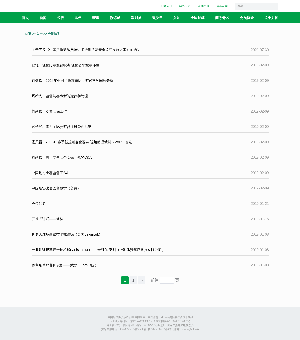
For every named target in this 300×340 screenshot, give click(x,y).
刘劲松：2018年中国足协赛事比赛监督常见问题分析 (73, 80)
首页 (25, 17)
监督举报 (203, 6)
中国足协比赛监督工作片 (51, 173)
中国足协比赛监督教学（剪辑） (56, 188)
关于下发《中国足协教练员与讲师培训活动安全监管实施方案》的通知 (86, 50)
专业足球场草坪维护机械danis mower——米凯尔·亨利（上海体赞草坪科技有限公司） (98, 250)
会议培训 (54, 33)
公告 (60, 17)
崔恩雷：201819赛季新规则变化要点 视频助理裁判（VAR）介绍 (82, 142)
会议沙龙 (39, 203)
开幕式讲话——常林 (47, 219)
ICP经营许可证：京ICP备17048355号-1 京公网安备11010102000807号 (150, 321)
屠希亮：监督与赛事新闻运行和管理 (60, 96)
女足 (176, 17)
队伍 (78, 17)
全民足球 (198, 17)
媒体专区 (185, 6)
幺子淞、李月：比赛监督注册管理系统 (61, 127)
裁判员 (136, 17)
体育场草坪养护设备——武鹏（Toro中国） (65, 265)
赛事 (95, 17)
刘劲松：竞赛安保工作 (49, 111)
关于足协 (271, 17)
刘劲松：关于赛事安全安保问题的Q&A (62, 157)
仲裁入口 (166, 6)
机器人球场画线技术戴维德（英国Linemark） (67, 234)
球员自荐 (222, 6)
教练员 (115, 17)
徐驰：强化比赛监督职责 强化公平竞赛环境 (65, 65)
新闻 (43, 17)
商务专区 (222, 17)
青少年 (157, 17)
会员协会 (247, 17)
